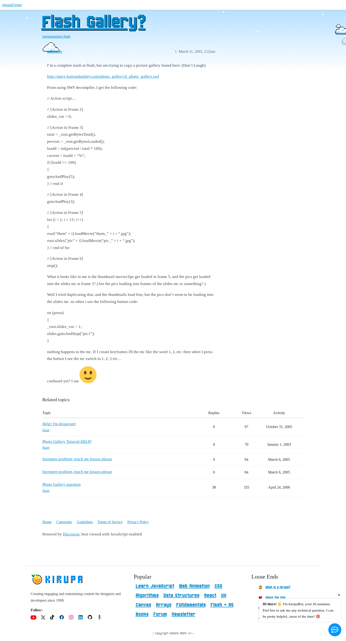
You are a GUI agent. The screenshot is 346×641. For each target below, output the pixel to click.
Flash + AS (221, 605)
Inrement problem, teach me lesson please (77, 459)
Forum (160, 614)
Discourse (71, 534)
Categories (64, 522)
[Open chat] (334, 629)
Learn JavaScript (155, 586)
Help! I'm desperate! (59, 424)
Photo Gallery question (61, 484)
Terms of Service (110, 522)
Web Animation (194, 586)
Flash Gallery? (93, 22)
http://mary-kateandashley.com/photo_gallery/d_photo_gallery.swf (103, 76)
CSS (218, 586)
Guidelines (85, 522)
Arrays (163, 605)
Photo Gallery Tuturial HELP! (67, 441)
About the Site (275, 598)
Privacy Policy (138, 522)
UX (223, 595)
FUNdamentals (191, 605)
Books (142, 614)
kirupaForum (12, 5)
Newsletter (183, 614)
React (210, 595)
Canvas (143, 605)
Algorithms (147, 595)
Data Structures (181, 595)
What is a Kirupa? (278, 587)
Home (47, 522)
